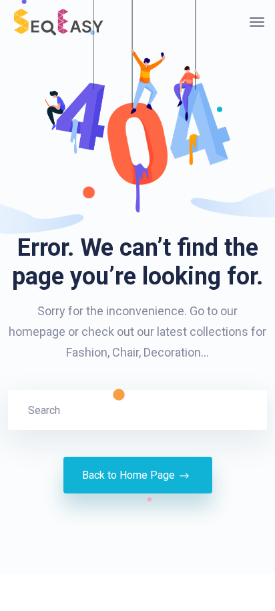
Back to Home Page (128, 475)
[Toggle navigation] (257, 22)
